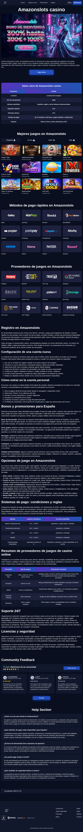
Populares (9, 140)
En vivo (30, 140)
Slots (70, 140)
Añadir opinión (71, 668)
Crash (50, 140)
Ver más (41, 698)
